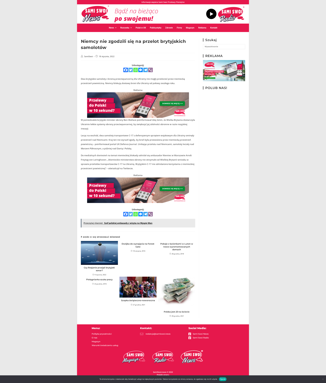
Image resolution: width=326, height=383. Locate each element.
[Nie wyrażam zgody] (323, 379)
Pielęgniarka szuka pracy (99, 279)
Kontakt (213, 28)
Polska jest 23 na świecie (176, 312)
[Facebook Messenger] (140, 70)
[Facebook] (125, 70)
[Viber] (150, 70)
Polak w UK (141, 28)
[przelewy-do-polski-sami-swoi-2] (224, 70)
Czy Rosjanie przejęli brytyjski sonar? (99, 269)
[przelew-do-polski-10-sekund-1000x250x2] (138, 104)
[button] (112, 28)
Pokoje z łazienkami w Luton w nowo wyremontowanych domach (176, 247)
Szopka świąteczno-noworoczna (138, 300)
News (111, 28)
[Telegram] (145, 70)
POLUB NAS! (216, 88)
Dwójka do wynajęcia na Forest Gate (138, 245)
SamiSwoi (88, 56)
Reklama (202, 28)
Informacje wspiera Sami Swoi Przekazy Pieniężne (163, 2)
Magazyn (190, 28)
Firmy (179, 28)
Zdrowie (169, 28)
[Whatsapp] (135, 70)
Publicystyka (155, 28)
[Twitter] (130, 70)
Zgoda (222, 379)
